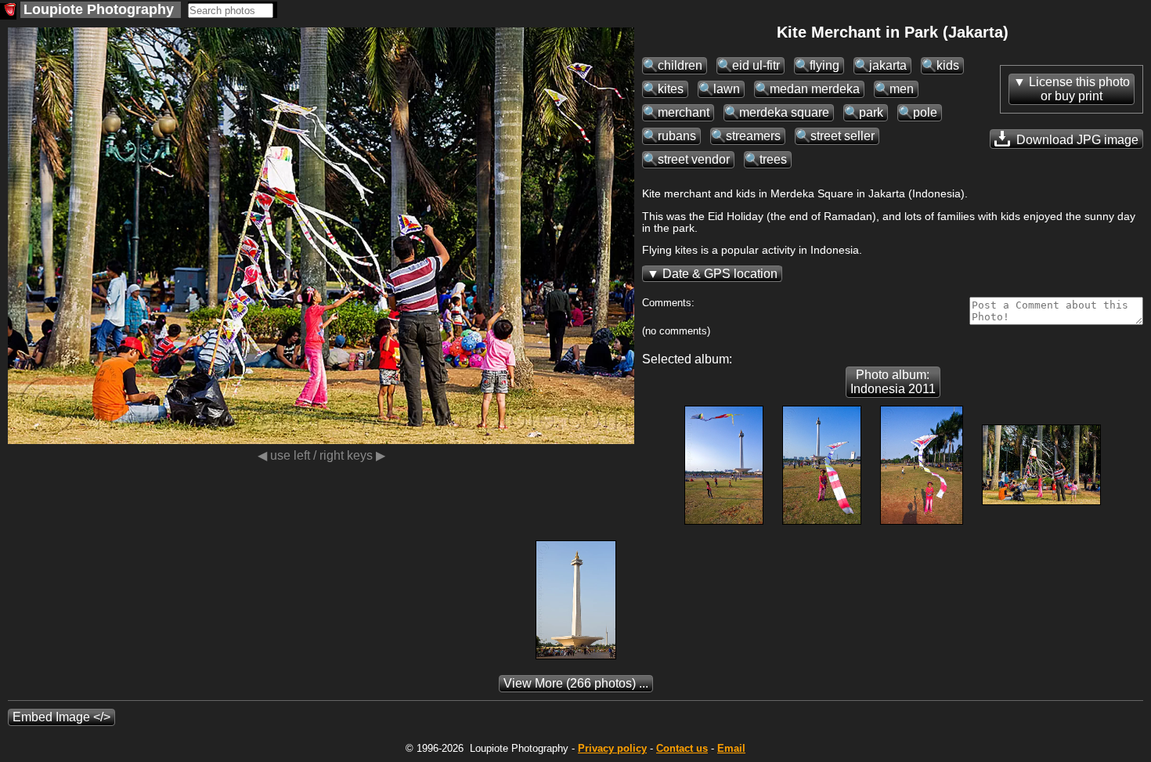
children (680, 65)
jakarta (888, 65)
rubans (677, 136)
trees (773, 159)
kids (947, 65)
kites (671, 89)
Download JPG (1075, 139)
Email (731, 748)
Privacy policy (612, 748)
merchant (683, 112)
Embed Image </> (61, 717)
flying (824, 65)
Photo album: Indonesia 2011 (893, 381)
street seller (842, 136)
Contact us (682, 748)
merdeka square (784, 112)
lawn (726, 89)
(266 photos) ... (575, 683)
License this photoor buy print (1079, 89)
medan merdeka (815, 89)
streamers (753, 136)
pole (925, 112)
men (901, 89)
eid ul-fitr (756, 65)
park (871, 112)
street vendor (694, 159)
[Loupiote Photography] (8, 11)
